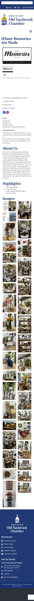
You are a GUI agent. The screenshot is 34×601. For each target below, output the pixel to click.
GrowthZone (19, 586)
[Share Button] (5, 75)
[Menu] (31, 31)
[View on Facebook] (4, 113)
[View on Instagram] (7, 113)
